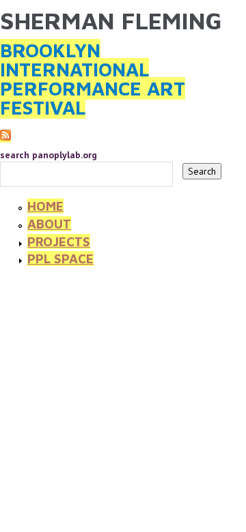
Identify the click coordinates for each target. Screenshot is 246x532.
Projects (58, 241)
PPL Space (60, 258)
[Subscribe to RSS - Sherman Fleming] (5, 136)
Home (45, 205)
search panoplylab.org (48, 155)
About (49, 223)
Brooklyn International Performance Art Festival (92, 79)
